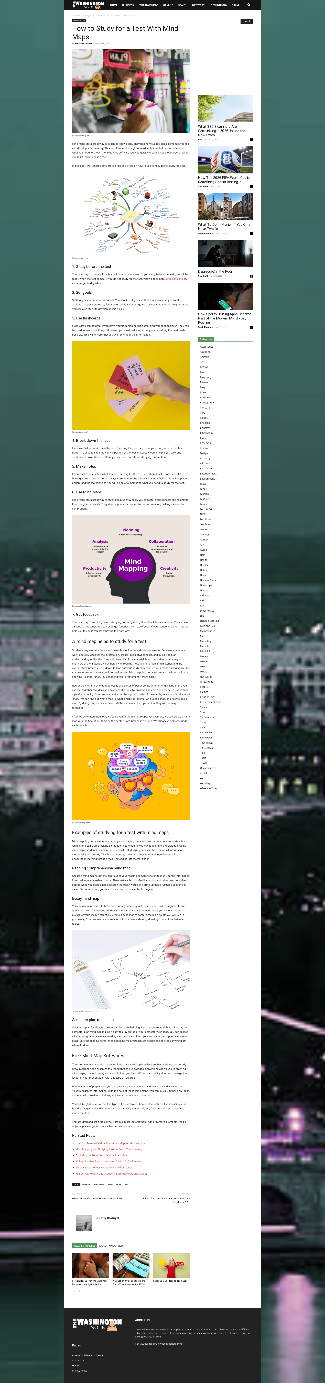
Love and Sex (207, 625)
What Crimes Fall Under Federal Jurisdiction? (97, 1198)
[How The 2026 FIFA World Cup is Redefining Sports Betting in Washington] (225, 159)
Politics (204, 691)
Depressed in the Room (216, 271)
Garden (204, 539)
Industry (205, 595)
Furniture (205, 519)
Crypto (204, 448)
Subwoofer (206, 732)
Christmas (206, 427)
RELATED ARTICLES (84, 1245)
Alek (200, 139)
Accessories (206, 346)
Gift (202, 544)
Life (202, 615)
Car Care (205, 407)
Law (202, 605)
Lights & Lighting (209, 620)
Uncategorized (88, 15)
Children (205, 422)
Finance (204, 504)
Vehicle (204, 773)
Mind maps (99, 1184)
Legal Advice (207, 610)
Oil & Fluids (206, 681)
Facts (203, 483)
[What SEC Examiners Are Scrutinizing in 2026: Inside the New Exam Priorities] (225, 108)
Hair (202, 554)
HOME (113, 5)
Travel (236, 5)
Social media (207, 717)
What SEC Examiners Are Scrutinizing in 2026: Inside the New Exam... (221, 131)
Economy (205, 458)
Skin (202, 712)
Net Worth (199, 5)
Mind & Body (207, 651)
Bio (202, 372)
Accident (205, 351)
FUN (202, 514)
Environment (207, 478)
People (204, 686)
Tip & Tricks (206, 747)
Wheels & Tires (208, 788)
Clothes (204, 438)
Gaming (168, 5)
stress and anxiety (176, 278)
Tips (202, 752)
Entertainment (148, 5)
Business (128, 5)
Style (202, 727)
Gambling (205, 524)
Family (203, 488)
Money (204, 656)
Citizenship (206, 433)
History (204, 565)
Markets (204, 646)
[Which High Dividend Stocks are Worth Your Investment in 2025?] (131, 1265)
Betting (204, 367)
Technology (219, 5)
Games (204, 529)
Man (202, 636)
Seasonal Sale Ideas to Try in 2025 (170, 1281)
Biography (206, 377)
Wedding (205, 783)
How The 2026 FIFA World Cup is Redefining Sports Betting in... (224, 180)
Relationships (207, 697)
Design (204, 453)
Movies (204, 661)
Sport (203, 722)
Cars (202, 412)
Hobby (203, 570)
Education (205, 463)
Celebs (204, 417)
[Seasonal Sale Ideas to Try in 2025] (171, 1265)
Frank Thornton (205, 233)
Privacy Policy (79, 1370)
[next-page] (80, 1291)
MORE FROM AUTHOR (111, 1245)
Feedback (86, 1184)
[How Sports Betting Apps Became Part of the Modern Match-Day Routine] (225, 296)
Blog (202, 387)
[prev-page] (74, 1291)
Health (182, 5)
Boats (203, 392)
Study (118, 1184)
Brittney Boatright (83, 43)
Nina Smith (203, 186)
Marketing (206, 641)
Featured (205, 499)
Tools (203, 757)
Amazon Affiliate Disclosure (87, 1355)
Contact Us (78, 1360)
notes (110, 1184)
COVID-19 (205, 443)
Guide (203, 549)
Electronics (206, 468)
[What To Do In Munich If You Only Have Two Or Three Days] (225, 206)
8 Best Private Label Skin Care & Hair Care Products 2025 (166, 1200)
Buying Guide (207, 402)
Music (203, 671)
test (126, 1184)
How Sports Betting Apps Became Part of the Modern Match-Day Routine (224, 318)
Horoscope (206, 585)
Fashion (204, 493)
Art (201, 361)
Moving (204, 666)
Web (202, 778)
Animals (204, 356)
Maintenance (207, 631)
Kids (202, 600)
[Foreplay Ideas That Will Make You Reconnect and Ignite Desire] (90, 1265)
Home (75, 15)
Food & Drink (207, 509)
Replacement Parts (210, 702)
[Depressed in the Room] (225, 253)
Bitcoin (204, 382)
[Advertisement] (225, 60)
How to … (205, 590)
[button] (249, 5)
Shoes (203, 707)
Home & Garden (209, 580)
